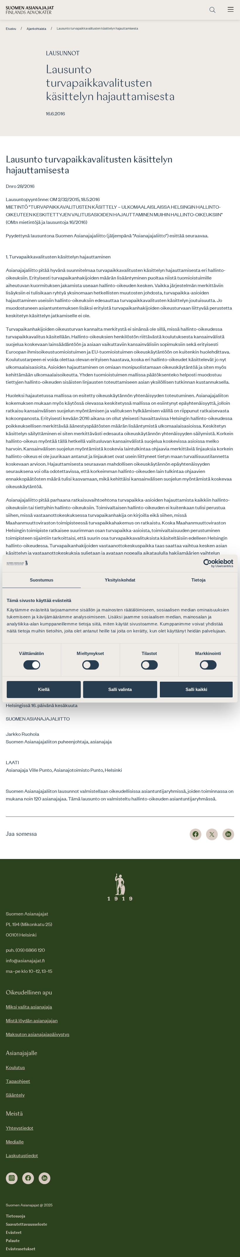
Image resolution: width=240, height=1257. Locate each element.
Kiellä (43, 689)
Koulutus (15, 1067)
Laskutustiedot (22, 1155)
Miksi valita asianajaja (29, 1006)
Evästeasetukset (20, 1249)
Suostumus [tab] (42, 579)
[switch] (90, 665)
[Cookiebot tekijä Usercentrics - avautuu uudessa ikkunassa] (207, 563)
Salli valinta (120, 689)
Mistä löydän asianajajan (32, 1020)
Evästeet (14, 1233)
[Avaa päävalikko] (230, 9)
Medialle (15, 1141)
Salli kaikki (196, 689)
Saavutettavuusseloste (26, 1224)
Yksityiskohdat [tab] (120, 579)
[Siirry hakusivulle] (212, 10)
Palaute (13, 1241)
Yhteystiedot (19, 1127)
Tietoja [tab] (198, 579)
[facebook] (28, 1178)
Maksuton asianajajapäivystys (37, 1034)
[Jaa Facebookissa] (195, 834)
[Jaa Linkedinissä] (228, 834)
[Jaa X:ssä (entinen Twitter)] (212, 834)
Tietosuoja (15, 1216)
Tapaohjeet (18, 1081)
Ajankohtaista (36, 28)
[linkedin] (44, 1178)
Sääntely (15, 1094)
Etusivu (11, 28)
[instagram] (12, 1178)
